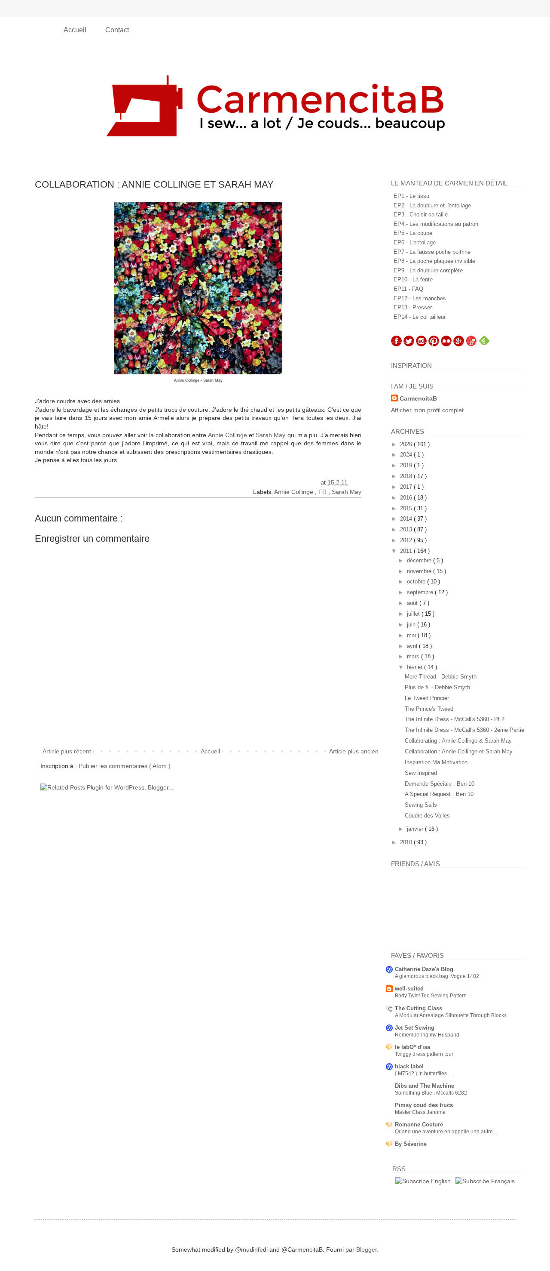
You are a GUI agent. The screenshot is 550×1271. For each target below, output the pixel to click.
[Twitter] (408, 344)
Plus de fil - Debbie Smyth (437, 687)
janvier (416, 829)
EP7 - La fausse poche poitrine (432, 252)
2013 (407, 529)
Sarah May (270, 435)
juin (412, 624)
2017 (407, 487)
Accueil (76, 30)
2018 (407, 476)
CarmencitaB (418, 398)
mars (414, 656)
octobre (417, 581)
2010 (407, 842)
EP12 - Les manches (420, 298)
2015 (407, 508)
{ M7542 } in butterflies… (423, 1073)
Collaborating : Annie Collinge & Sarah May (458, 740)
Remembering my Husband (427, 1035)
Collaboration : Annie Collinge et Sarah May (459, 751)
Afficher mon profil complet (427, 410)
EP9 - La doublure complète (428, 270)
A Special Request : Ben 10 (439, 794)
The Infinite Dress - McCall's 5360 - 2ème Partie (464, 730)
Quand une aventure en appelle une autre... (446, 1132)
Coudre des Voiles (427, 815)
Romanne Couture (419, 1124)
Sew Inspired (421, 773)
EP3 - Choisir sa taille (421, 214)
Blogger (366, 1249)
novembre (420, 571)
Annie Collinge (227, 435)
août (413, 603)
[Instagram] (421, 344)
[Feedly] (484, 344)
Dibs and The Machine (424, 1086)
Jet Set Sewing (414, 1027)
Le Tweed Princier (427, 698)
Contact (117, 30)
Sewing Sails (421, 805)
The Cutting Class (418, 1008)
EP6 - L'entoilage (415, 242)
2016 (407, 497)
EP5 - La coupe (413, 233)
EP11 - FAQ (408, 289)
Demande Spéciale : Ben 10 (439, 783)
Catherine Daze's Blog (424, 969)
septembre (421, 592)
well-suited (409, 988)
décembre (420, 560)
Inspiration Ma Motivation (436, 762)
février (415, 667)
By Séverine (411, 1144)
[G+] (458, 344)
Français (502, 1181)
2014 (407, 518)
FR (323, 491)
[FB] (396, 344)
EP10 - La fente (413, 279)
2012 (407, 540)
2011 (407, 551)
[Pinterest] (433, 344)
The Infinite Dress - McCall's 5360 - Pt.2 (454, 719)
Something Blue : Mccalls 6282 (431, 1093)
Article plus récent (67, 751)
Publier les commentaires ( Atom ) (125, 765)
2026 (407, 444)
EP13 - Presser (413, 307)
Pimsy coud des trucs (424, 1105)
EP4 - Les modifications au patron (436, 224)
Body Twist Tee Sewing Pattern (431, 996)
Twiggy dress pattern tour (424, 1054)
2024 (407, 454)
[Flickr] (446, 344)
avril (413, 646)
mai (412, 635)
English (440, 1181)
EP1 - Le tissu (411, 196)
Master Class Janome (420, 1112)
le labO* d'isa (412, 1047)
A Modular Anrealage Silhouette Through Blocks (451, 1015)
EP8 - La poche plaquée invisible (434, 261)
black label (409, 1066)
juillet (414, 614)
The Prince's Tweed (429, 709)
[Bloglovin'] (471, 344)
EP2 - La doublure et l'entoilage (432, 205)
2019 (407, 465)
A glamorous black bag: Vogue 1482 (437, 976)
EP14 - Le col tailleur (420, 317)
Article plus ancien (354, 751)
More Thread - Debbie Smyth (441, 676)
